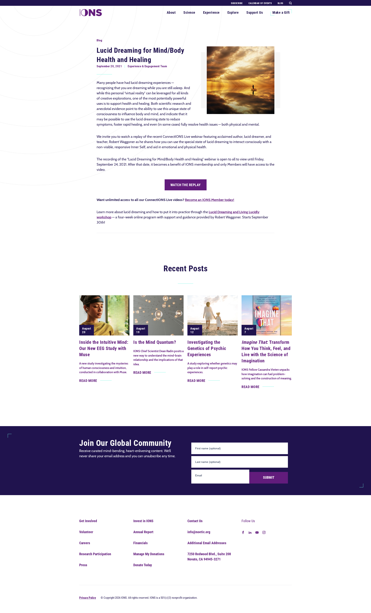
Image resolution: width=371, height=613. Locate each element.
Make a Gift (281, 12)
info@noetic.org (198, 532)
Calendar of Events (260, 3)
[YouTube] (257, 532)
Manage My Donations (148, 554)
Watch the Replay (185, 185)
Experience (211, 12)
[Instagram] (263, 532)
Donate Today (142, 565)
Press (83, 565)
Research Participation (95, 554)
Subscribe (237, 3)
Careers (84, 543)
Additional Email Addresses (206, 543)
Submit (268, 477)
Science (189, 12)
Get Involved (88, 521)
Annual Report (143, 532)
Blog (280, 3)
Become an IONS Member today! (209, 200)
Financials (140, 543)
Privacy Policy (87, 597)
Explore (233, 12)
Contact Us (195, 521)
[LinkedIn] (250, 532)
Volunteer (86, 532)
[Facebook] (243, 532)
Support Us (254, 12)
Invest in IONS (143, 521)
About (171, 12)
